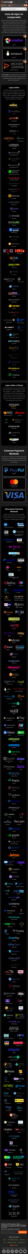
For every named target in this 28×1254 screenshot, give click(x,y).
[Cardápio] (26, 2)
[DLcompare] (14, 1237)
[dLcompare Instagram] (12, 1251)
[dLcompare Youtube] (20, 1251)
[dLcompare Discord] (24, 1251)
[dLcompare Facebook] (8, 1251)
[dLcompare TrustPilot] (16, 1251)
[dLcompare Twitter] (3, 1251)
